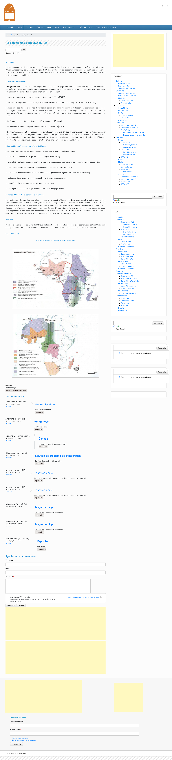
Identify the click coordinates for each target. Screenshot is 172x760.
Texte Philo (125, 303)
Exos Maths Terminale (129, 278)
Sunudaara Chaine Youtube (167, 6)
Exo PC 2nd (125, 244)
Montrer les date (45, 404)
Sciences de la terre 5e (127, 96)
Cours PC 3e (125, 142)
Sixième (119, 81)
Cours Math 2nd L (130, 227)
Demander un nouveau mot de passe (24, 740)
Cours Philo (125, 298)
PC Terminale (123, 283)
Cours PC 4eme (127, 115)
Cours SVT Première (126, 269)
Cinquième (120, 91)
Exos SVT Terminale (128, 293)
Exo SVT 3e (125, 182)
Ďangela (43, 438)
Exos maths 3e (126, 167)
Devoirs (40, 27)
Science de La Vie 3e (129, 179)
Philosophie (122, 296)
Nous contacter (69, 27)
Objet (7, 568)
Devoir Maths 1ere (128, 259)
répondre (39, 412)
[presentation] (6, 97)
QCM (57, 27)
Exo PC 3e (125, 150)
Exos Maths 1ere (127, 256)
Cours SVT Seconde (126, 247)
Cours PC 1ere (126, 264)
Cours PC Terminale (128, 286)
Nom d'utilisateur (17, 721)
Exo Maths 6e (123, 86)
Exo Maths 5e (126, 103)
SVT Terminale (123, 291)
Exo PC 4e (125, 118)
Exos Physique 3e (130, 152)
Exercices (29, 27)
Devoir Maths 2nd (127, 237)
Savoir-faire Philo (127, 301)
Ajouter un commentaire (16, 390)
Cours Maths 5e (127, 101)
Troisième (119, 137)
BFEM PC (124, 157)
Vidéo (49, 27)
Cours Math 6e (124, 83)
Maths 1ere (122, 251)
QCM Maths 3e (126, 172)
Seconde (119, 217)
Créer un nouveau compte (20, 738)
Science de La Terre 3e (130, 177)
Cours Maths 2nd (127, 222)
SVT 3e (121, 174)
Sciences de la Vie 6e (126, 88)
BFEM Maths (125, 169)
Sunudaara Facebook (163, 6)
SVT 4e (121, 123)
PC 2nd (121, 239)
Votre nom (9, 560)
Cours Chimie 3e (129, 147)
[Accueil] (9, 12)
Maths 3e (121, 162)
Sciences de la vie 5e (126, 93)
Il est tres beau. (43, 472)
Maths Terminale (124, 274)
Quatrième (120, 105)
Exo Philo (124, 305)
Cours (19, 27)
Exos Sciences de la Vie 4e (133, 132)
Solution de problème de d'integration (58, 455)
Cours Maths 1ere (127, 254)
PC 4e (120, 113)
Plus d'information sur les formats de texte (83, 597)
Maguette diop (44, 507)
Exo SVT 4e (125, 130)
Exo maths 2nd (126, 229)
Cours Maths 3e (127, 164)
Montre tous (41, 421)
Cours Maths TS (127, 276)
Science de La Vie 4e (129, 125)
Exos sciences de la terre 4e (134, 135)
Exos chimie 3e (129, 155)
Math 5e (121, 98)
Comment (9, 577)
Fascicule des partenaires (106, 27)
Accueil (10, 27)
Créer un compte (85, 27)
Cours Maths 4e (124, 108)
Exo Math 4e (123, 110)
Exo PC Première (127, 266)
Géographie (122, 310)
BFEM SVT (125, 184)
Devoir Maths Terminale (130, 281)
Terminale (119, 271)
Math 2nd (122, 220)
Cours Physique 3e (130, 145)
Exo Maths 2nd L (129, 234)
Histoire (121, 159)
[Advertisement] (55, 623)
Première (119, 249)
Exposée (42, 541)
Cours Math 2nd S (130, 224)
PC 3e (120, 140)
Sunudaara (22, 753)
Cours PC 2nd (126, 242)
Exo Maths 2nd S (129, 232)
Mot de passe (15, 730)
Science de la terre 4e (129, 128)
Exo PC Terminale (127, 288)
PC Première (123, 261)
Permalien (8, 406)
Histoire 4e (122, 120)
